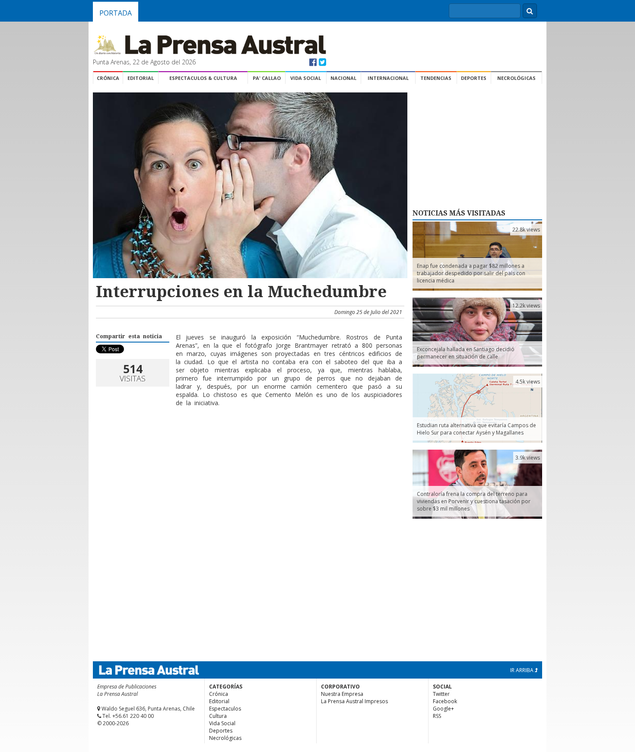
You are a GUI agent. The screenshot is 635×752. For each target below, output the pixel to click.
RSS (437, 716)
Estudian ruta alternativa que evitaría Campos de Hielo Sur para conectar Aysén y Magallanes (476, 429)
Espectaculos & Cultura (203, 78)
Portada (115, 13)
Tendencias (435, 78)
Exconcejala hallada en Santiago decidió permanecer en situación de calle (465, 353)
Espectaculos (225, 708)
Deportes (473, 78)
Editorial (140, 78)
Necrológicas (516, 78)
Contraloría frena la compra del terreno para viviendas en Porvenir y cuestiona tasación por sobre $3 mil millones (473, 501)
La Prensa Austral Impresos (354, 701)
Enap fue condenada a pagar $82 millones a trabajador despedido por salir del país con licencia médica (471, 273)
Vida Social (305, 78)
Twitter (441, 694)
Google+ (443, 708)
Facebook (445, 701)
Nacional (343, 78)
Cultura (218, 716)
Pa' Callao (267, 78)
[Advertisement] (249, 441)
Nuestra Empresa (342, 694)
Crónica (108, 78)
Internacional (388, 78)
